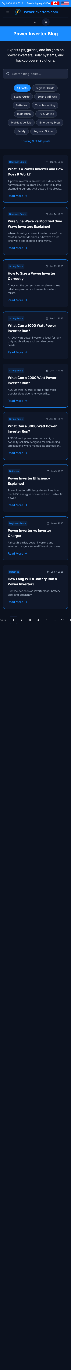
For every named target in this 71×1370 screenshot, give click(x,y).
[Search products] (35, 22)
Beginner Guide (44, 88)
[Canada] (55, 3)
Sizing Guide (22, 96)
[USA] (65, 3)
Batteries (21, 105)
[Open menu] (7, 12)
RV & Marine (46, 113)
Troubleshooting (45, 105)
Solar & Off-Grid (47, 96)
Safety (21, 131)
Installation (24, 113)
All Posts (22, 88)
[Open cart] (46, 22)
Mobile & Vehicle (21, 122)
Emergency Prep (49, 122)
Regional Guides (44, 131)
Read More (15, 196)
